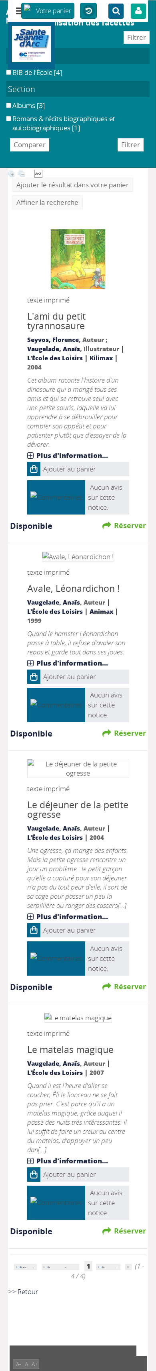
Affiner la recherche (47, 202)
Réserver (130, 525)
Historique (88, 11)
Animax (101, 611)
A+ (35, 1364)
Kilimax (101, 358)
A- (18, 1364)
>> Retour (23, 1291)
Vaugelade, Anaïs (53, 349)
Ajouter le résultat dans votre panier (72, 184)
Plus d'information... (72, 455)
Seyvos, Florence (53, 340)
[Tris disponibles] (38, 172)
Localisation (30, 55)
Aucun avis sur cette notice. (105, 497)
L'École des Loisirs (55, 358)
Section (21, 88)
